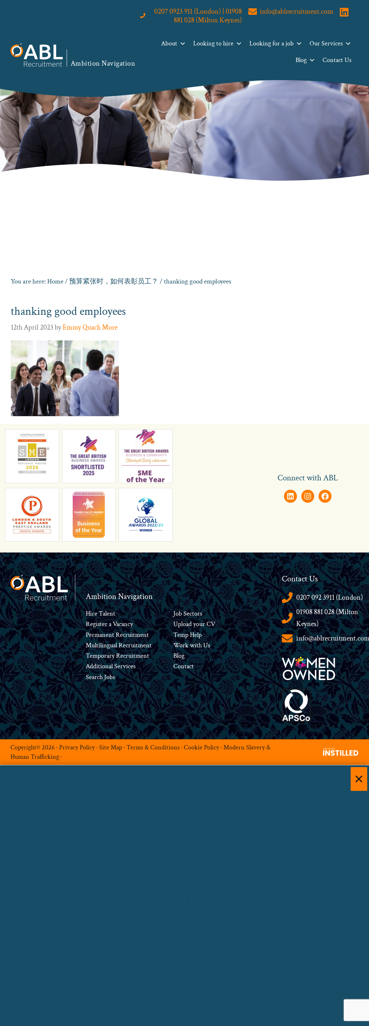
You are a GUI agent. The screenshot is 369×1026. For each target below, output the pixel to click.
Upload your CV (194, 624)
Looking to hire (213, 43)
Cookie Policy (201, 747)
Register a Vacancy (109, 624)
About (169, 43)
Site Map (110, 747)
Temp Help (187, 635)
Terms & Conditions (152, 747)
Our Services (326, 43)
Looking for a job (271, 43)
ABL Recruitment (36, 55)
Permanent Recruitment (117, 635)
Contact (183, 666)
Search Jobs (100, 677)
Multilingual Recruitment (119, 645)
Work (181, 645)
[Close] (359, 779)
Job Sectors (187, 613)
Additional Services (110, 666)
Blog (301, 60)
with (196, 645)
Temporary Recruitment (117, 656)
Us (206, 645)
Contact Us (337, 60)
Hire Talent (100, 613)
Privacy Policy (77, 747)
